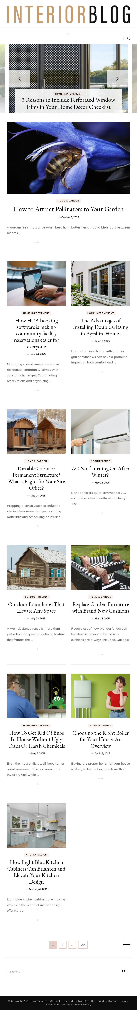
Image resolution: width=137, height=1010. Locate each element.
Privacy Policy (83, 1004)
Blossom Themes (118, 1001)
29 (84, 944)
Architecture (100, 461)
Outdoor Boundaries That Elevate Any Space (36, 607)
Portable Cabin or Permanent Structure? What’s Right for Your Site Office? (36, 478)
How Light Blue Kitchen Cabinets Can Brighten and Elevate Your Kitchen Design (36, 872)
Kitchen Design (36, 855)
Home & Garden (68, 201)
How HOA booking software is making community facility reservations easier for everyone (36, 333)
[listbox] (68, 78)
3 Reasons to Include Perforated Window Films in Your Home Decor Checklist (68, 103)
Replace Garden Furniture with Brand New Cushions (100, 607)
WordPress (67, 1004)
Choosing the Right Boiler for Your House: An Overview (100, 739)
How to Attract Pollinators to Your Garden (69, 208)
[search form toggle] (128, 38)
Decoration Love (39, 1001)
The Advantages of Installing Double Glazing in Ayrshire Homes (100, 327)
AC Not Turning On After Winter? (101, 471)
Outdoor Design (36, 597)
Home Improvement (68, 94)
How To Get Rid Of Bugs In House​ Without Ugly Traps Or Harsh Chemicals (36, 739)
